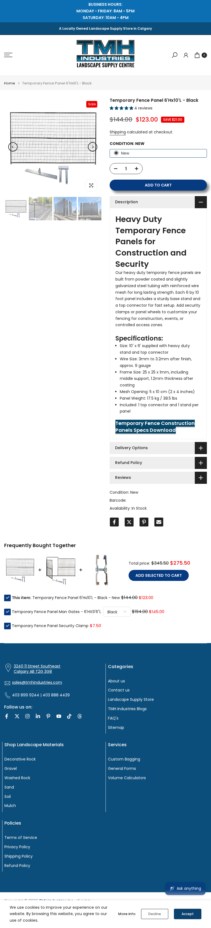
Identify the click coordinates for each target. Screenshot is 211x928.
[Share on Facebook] (114, 522)
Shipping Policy (18, 856)
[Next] (92, 147)
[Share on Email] (158, 522)
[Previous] (13, 147)
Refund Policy (17, 865)
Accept (188, 913)
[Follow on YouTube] (58, 716)
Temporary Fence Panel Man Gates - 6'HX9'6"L (56, 612)
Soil (7, 796)
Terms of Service (20, 837)
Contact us (119, 690)
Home (9, 83)
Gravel (10, 768)
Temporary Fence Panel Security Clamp (50, 626)
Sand (9, 787)
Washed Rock (17, 778)
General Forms (122, 768)
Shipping (118, 132)
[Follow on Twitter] (17, 716)
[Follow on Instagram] (27, 716)
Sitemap (116, 727)
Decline (154, 913)
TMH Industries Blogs (127, 709)
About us (116, 681)
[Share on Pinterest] (144, 522)
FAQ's (113, 718)
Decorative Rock (20, 759)
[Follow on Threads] (79, 716)
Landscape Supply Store (131, 699)
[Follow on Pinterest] (48, 716)
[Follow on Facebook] (6, 716)
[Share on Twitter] (129, 522)
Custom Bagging (124, 759)
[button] (122, 108)
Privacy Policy (17, 847)
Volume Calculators (127, 778)
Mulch (10, 805)
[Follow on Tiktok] (69, 716)
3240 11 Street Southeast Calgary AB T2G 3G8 (37, 669)
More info (126, 913)
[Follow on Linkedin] (37, 716)
